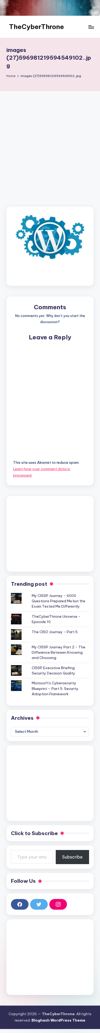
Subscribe (72, 857)
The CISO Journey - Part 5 (55, 631)
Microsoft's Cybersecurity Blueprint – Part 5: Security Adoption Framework (55, 688)
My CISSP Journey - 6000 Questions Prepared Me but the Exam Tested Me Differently (58, 601)
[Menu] (91, 26)
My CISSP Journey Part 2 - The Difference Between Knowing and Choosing (58, 652)
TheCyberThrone (36, 27)
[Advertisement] (50, 143)
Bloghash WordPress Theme (58, 1020)
